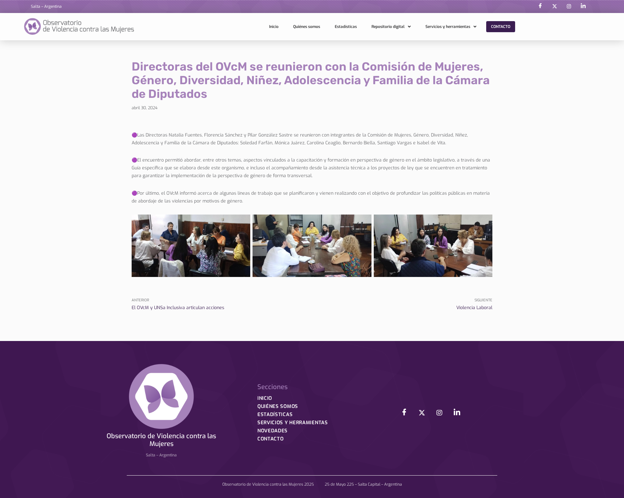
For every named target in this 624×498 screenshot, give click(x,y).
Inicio (274, 26)
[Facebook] (540, 6)
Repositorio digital (388, 26)
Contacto (500, 26)
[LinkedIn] (583, 6)
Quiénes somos (306, 26)
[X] (554, 6)
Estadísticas (346, 26)
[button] (391, 26)
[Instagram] (569, 6)
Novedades (272, 430)
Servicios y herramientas (447, 26)
